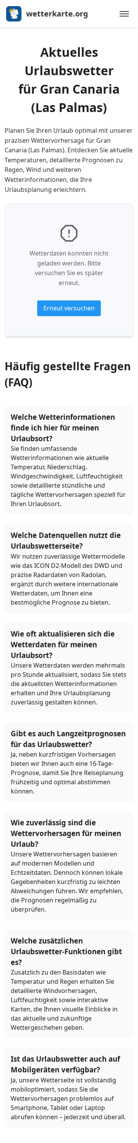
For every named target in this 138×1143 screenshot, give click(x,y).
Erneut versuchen (69, 308)
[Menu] (124, 13)
